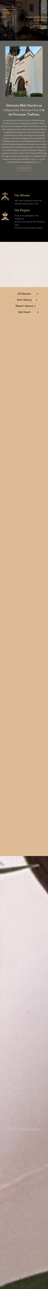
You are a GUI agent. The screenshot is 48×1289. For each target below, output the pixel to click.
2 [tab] (10, 36)
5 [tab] (29, 36)
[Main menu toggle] (43, 8)
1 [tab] (3, 36)
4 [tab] (23, 36)
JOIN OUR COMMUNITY (24, 26)
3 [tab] (16, 36)
